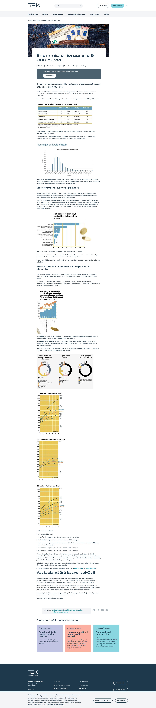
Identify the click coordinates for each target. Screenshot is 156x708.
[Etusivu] (34, 7)
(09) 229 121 (31, 689)
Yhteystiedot (84, 681)
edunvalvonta (73, 610)
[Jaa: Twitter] (102, 610)
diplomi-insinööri (63, 610)
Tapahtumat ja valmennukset (76, 14)
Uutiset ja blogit (58, 14)
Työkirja (106, 14)
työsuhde (65, 612)
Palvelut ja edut (33, 14)
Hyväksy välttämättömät (103, 700)
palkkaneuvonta (56, 612)
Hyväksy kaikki (121, 700)
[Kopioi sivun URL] (107, 610)
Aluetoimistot (84, 685)
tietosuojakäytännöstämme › (55, 704)
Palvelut (58, 681)
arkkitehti (55, 610)
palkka (80, 610)
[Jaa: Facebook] (93, 610)
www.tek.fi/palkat (91, 568)
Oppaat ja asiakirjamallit (62, 688)
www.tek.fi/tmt (79, 568)
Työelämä (40, 66)
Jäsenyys (45, 14)
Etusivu (30, 20)
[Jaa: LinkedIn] (98, 610)
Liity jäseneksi (103, 5)
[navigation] (127, 6)
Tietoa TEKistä (94, 14)
